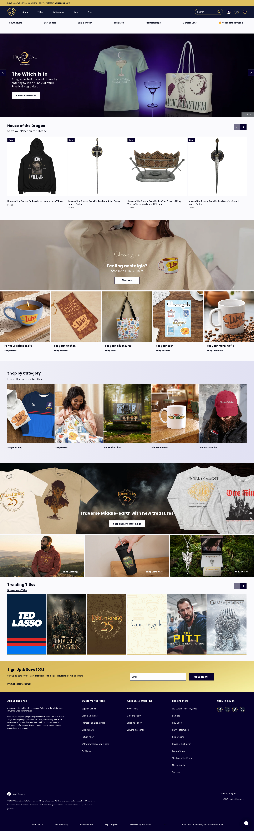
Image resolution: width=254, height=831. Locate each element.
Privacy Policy (61, 824)
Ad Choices (87, 751)
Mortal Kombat (179, 765)
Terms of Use (36, 824)
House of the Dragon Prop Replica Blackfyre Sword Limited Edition (213, 202)
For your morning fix (220, 345)
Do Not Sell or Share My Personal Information (202, 824)
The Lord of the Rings (182, 758)
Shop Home (61, 447)
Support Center (89, 708)
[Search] (209, 12)
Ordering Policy (134, 715)
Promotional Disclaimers (93, 722)
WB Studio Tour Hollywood (184, 708)
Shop (25, 12)
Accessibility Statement (141, 824)
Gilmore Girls (190, 22)
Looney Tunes (178, 751)
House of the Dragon (181, 744)
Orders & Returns (89, 715)
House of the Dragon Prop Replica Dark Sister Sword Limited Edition (94, 202)
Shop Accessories (208, 447)
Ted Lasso (119, 22)
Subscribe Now (62, 2)
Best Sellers (50, 22)
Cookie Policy (86, 824)
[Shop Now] (127, 255)
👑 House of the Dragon (230, 22)
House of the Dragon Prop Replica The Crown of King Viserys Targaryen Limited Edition (154, 202)
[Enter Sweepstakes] (127, 75)
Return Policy (88, 736)
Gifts (76, 12)
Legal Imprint (111, 824)
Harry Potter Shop (180, 729)
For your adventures (118, 345)
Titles (40, 12)
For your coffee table (18, 345)
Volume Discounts (135, 729)
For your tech (164, 345)
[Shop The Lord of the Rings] (127, 498)
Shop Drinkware (159, 447)
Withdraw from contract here (95, 744)
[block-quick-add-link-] (37, 166)
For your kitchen (65, 345)
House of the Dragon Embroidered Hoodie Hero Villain (35, 201)
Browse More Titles (17, 590)
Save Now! (201, 677)
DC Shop (176, 715)
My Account (132, 708)
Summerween (85, 22)
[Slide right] (243, 127)
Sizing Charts (88, 729)
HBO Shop (177, 722)
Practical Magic (153, 22)
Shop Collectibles (112, 447)
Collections (58, 12)
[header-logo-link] (12, 12)
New (90, 12)
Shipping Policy (134, 722)
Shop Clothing (14, 447)
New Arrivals (15, 22)
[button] (243, 12)
